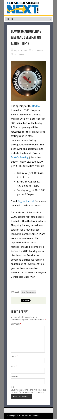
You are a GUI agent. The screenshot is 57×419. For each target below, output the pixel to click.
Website (14, 377)
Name (14, 356)
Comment (16, 324)
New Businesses (29, 292)
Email (14, 366)
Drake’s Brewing (20, 157)
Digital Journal (26, 201)
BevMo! (36, 106)
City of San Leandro (29, 416)
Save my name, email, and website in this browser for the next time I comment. (28, 391)
